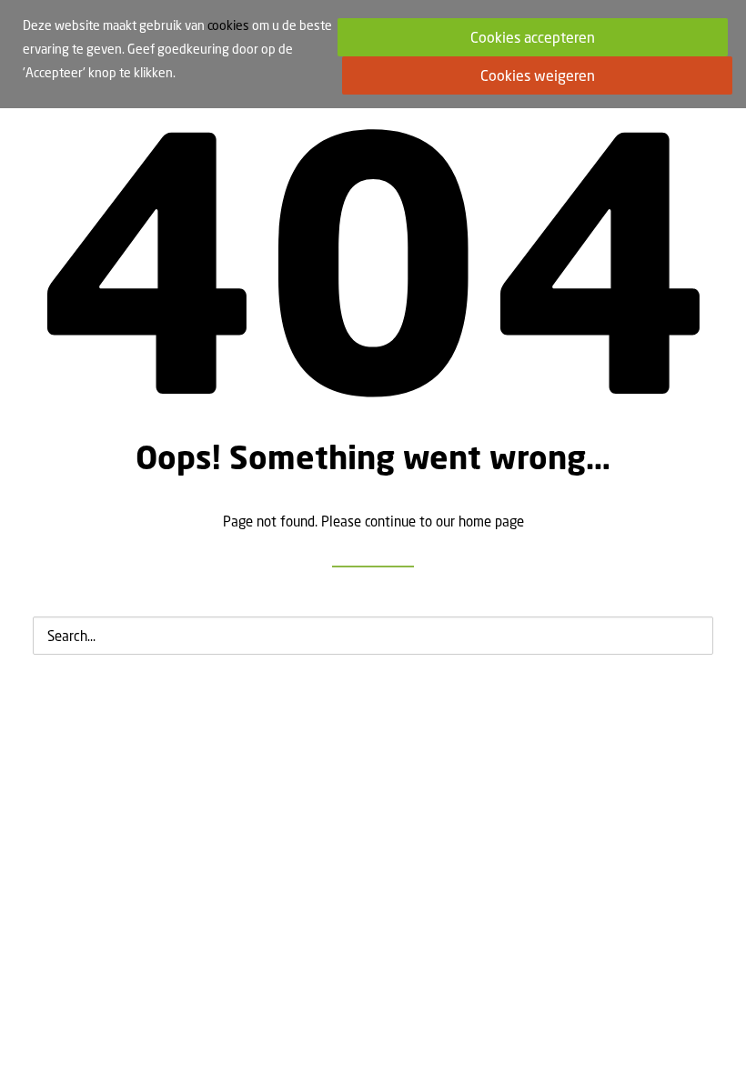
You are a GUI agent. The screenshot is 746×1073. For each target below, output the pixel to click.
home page (491, 521)
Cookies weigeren (537, 75)
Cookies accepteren (532, 37)
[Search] (373, 636)
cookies (228, 25)
